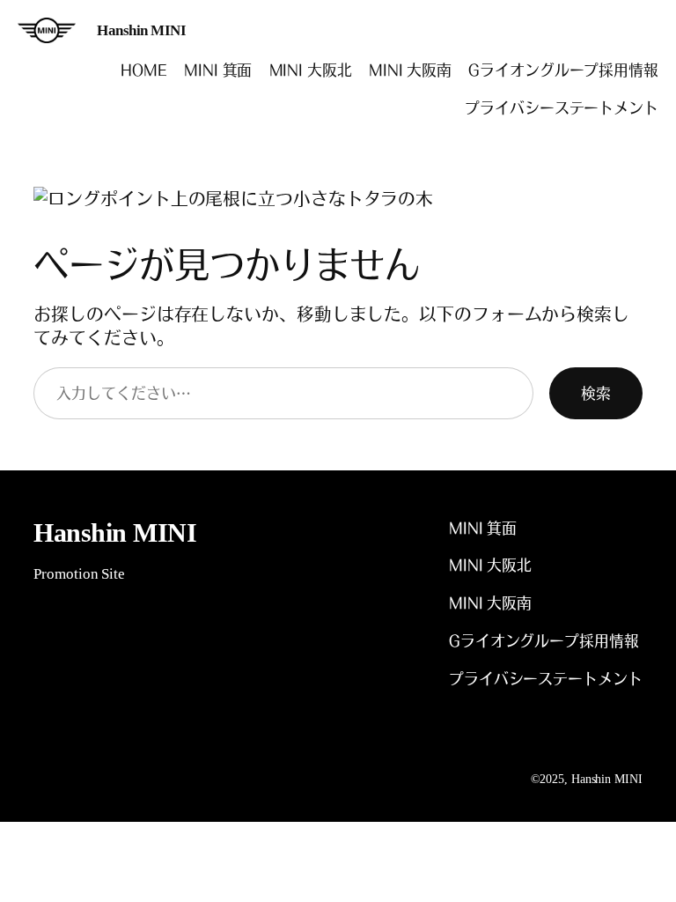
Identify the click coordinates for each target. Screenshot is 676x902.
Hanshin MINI (141, 30)
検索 (596, 393)
